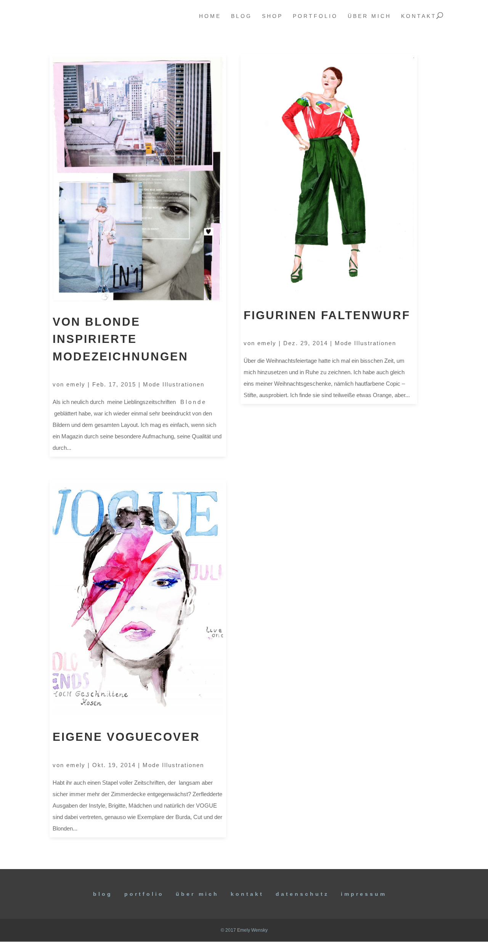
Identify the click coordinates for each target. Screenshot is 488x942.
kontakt (419, 16)
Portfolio (144, 894)
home (210, 16)
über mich (369, 16)
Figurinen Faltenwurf (327, 315)
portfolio (315, 16)
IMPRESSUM (364, 894)
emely (75, 384)
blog (241, 16)
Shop (272, 16)
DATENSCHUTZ (302, 894)
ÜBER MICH (197, 894)
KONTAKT (247, 894)
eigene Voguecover (126, 736)
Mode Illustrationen (173, 384)
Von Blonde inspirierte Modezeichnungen (120, 339)
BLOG (102, 894)
